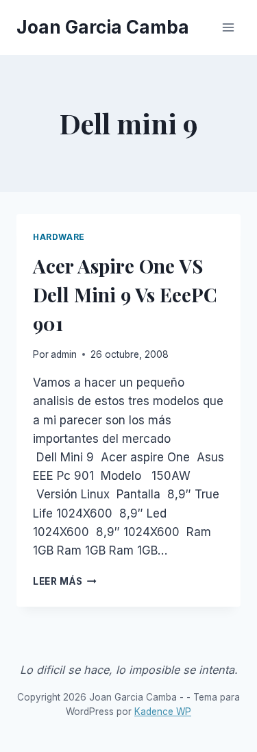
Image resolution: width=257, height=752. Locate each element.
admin (64, 354)
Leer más (65, 581)
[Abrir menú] (228, 27)
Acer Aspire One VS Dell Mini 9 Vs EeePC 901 (125, 294)
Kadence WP (162, 711)
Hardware (59, 237)
